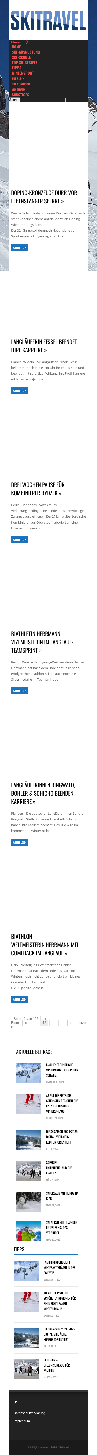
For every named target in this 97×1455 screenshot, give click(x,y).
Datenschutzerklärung (29, 1413)
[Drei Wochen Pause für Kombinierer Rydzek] (48, 438)
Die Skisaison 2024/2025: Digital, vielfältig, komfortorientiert (62, 1137)
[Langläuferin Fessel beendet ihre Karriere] (48, 295)
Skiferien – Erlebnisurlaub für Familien (59, 1167)
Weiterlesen (19, 248)
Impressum (22, 1421)
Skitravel (64, 1447)
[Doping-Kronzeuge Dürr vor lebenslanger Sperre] (48, 146)
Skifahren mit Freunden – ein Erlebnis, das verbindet (62, 1227)
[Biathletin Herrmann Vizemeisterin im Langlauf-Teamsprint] (48, 587)
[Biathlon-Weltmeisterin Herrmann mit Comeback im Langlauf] (48, 889)
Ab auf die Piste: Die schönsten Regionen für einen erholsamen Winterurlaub (62, 1103)
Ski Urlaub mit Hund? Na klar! (62, 1196)
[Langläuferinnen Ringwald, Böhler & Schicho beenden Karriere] (48, 738)
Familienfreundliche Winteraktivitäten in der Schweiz (62, 1070)
